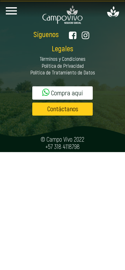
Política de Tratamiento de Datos (62, 73)
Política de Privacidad (63, 66)
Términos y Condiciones (62, 59)
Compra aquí (66, 93)
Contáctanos (62, 109)
